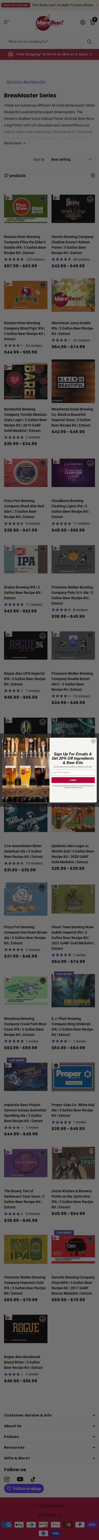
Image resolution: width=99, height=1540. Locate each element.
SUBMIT (73, 780)
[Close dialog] (93, 740)
